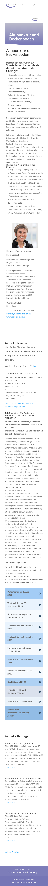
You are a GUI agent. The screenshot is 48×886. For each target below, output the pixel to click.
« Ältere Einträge (12, 852)
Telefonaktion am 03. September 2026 (23, 778)
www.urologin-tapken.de (17, 317)
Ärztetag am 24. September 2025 (20, 813)
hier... (36, 366)
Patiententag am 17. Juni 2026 (19, 743)
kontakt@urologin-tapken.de (18, 314)
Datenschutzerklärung (22, 872)
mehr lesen (10, 767)
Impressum (22, 869)
